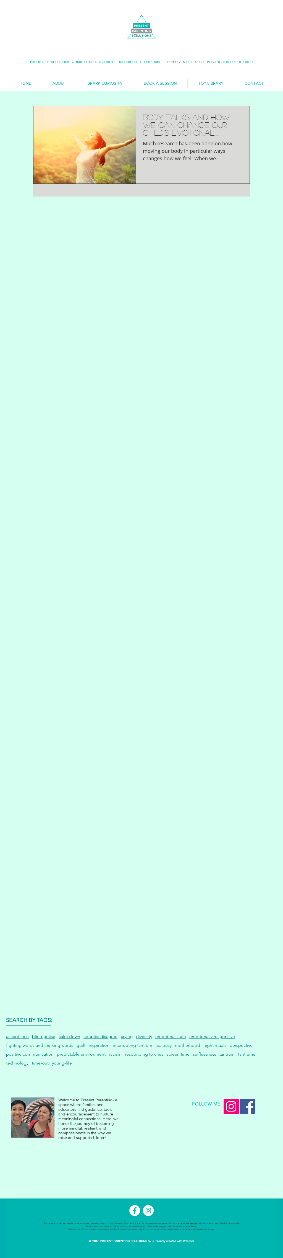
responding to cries (144, 1054)
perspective (241, 1045)
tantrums (246, 1054)
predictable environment (81, 1054)
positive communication (30, 1054)
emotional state (170, 1036)
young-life (62, 1063)
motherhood (187, 1045)
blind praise (43, 1036)
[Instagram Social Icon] (231, 1106)
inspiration (99, 1045)
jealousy (164, 1045)
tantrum (227, 1054)
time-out (40, 1063)
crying (127, 1036)
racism (115, 1054)
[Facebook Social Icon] (247, 1106)
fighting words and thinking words (39, 1045)
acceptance (17, 1036)
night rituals (214, 1045)
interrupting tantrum (132, 1045)
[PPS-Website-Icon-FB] (134, 1210)
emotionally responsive (212, 1036)
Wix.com (188, 1240)
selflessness (204, 1054)
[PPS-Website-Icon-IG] (148, 1210)
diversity (144, 1036)
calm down (69, 1036)
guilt (81, 1045)
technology (17, 1063)
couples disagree (100, 1036)
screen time (178, 1054)
